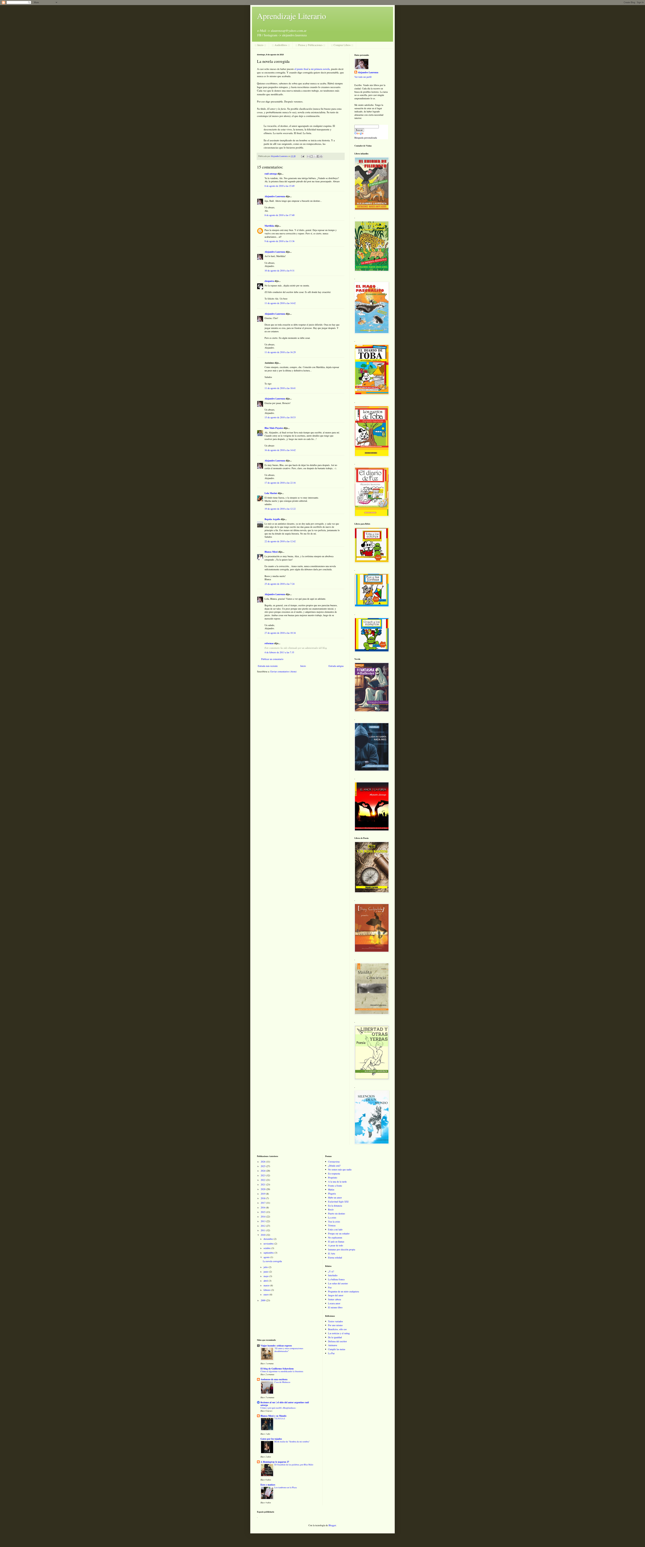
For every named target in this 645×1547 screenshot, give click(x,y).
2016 (263, 1207)
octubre (267, 1248)
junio (266, 1271)
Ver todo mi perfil (363, 76)
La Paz (331, 1353)
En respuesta (334, 1173)
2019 (263, 1193)
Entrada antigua (336, 666)
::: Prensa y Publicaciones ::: (310, 45)
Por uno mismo (335, 1325)
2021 (263, 1184)
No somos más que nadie (340, 1169)
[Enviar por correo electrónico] (308, 156)
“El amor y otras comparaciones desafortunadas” (288, 1350)
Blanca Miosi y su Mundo (273, 1415)
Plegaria (332, 1193)
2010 (263, 1234)
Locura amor (334, 1303)
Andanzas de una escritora (274, 1379)
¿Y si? (331, 1271)
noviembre (269, 1243)
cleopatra (269, 281)
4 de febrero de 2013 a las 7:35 (279, 652)
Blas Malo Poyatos (274, 428)
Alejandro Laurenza (275, 196)
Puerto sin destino (336, 1213)
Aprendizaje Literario (291, 15)
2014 (263, 1216)
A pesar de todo (335, 1245)
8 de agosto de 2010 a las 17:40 (279, 215)
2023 (263, 1175)
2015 (263, 1212)
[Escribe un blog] (311, 156)
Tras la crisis (334, 1221)
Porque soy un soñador (339, 1233)
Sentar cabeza (334, 1299)
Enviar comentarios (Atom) (283, 671)
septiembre (269, 1252)
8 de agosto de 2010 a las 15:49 (279, 185)
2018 (263, 1198)
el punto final (301, 69)
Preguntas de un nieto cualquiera (343, 1291)
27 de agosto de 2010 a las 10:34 (280, 632)
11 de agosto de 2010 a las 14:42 (280, 303)
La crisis (332, 1217)
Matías (331, 1189)
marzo (267, 1285)
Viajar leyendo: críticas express (276, 1345)
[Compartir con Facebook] (318, 156)
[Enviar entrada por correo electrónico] (302, 156)
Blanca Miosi (271, 551)
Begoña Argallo (272, 519)
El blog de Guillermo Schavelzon (277, 1368)
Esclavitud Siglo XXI (338, 1201)
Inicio (303, 666)
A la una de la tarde (337, 1181)
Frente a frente (335, 1185)
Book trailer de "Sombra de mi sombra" (292, 1441)
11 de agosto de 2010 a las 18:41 (280, 388)
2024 (263, 1170)
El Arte (331, 1253)
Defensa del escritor (337, 1341)
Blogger (332, 1525)
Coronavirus (334, 1161)
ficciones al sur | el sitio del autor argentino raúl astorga (285, 1404)
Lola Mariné (271, 493)
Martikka (269, 225)
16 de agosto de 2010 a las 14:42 (280, 450)
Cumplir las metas (336, 1349)
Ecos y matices (268, 1484)
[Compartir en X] (314, 156)
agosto (267, 1257)
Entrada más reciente (268, 666)
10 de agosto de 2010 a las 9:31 (279, 270)
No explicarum (335, 1237)
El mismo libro (335, 1307)
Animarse (332, 1345)
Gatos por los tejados (271, 1439)
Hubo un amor (335, 1197)
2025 (263, 1166)
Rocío (331, 1209)
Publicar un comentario (272, 659)
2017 (263, 1202)
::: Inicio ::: (260, 45)
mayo (266, 1276)
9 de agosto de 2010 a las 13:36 (279, 241)
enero (266, 1294)
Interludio (332, 1275)
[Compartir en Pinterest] (321, 156)
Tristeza (331, 1225)
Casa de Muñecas (282, 1382)
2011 (263, 1230)
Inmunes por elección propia (341, 1249)
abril (266, 1280)
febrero (267, 1290)
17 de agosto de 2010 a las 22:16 (280, 482)
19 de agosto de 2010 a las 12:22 (280, 508)
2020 (263, 1189)
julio (266, 1267)
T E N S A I (279, 1418)
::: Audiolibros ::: (281, 45)
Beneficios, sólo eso (337, 1329)
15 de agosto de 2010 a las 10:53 (280, 417)
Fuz (330, 1287)
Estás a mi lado (335, 1229)
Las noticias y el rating (339, 1333)
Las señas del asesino (338, 1283)
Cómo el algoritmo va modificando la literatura (282, 1371)
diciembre (269, 1238)
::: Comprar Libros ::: (342, 45)
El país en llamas (336, 1241)
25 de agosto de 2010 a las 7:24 (279, 583)
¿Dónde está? (334, 1165)
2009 (263, 1300)
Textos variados (335, 1321)
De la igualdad (335, 1337)
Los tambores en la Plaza (285, 1487)
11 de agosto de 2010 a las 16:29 (280, 352)
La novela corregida (272, 1261)
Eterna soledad (335, 1257)
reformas (269, 643)
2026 (263, 1161)
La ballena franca (336, 1279)
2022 (263, 1179)
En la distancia (335, 1205)
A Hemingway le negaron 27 (275, 1462)
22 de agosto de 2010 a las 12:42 (280, 541)
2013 (263, 1221)
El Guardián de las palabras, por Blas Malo (293, 1464)
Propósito (332, 1177)
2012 (263, 1225)
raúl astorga (271, 173)
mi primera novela (320, 69)
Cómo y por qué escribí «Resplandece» (278, 1407)
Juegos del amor (335, 1295)
